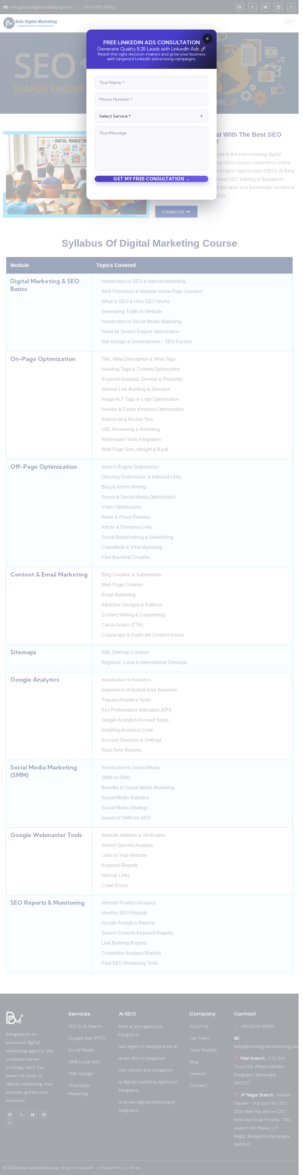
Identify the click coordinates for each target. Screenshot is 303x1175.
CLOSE (207, 39)
